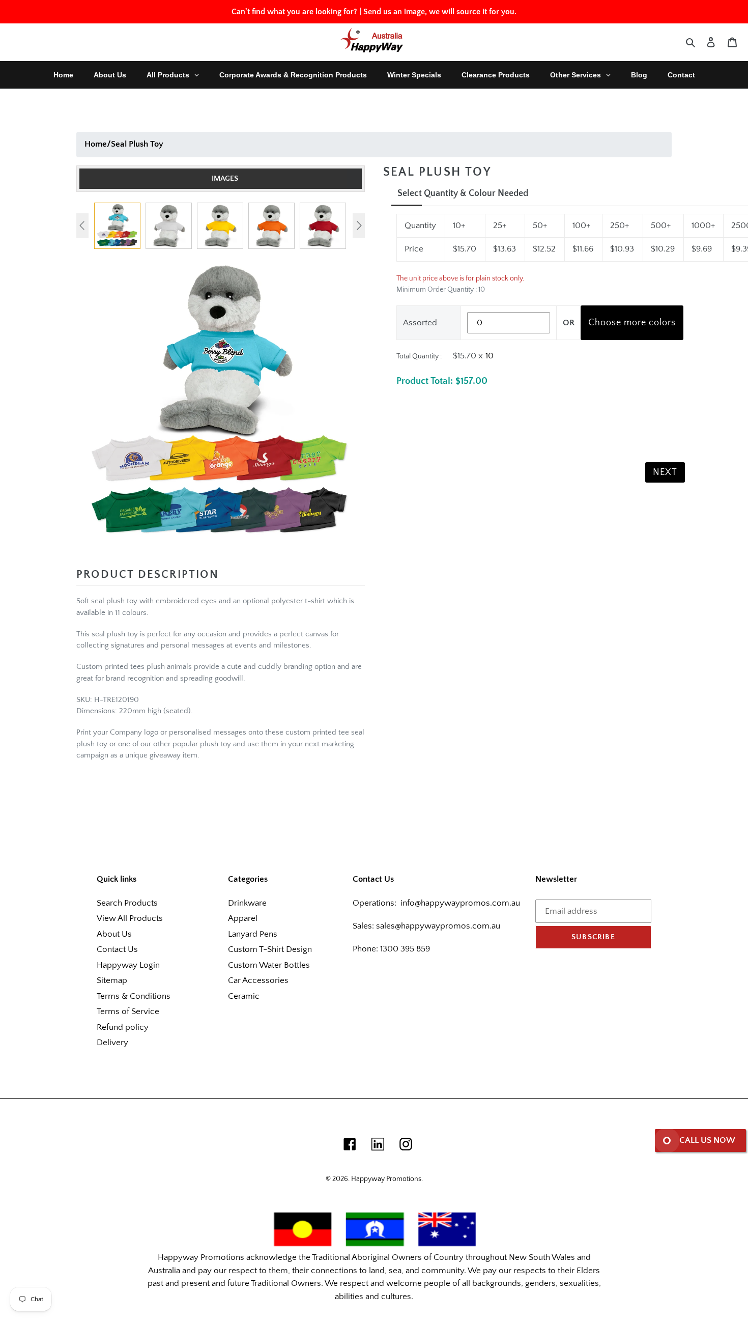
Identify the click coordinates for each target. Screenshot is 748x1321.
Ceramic (244, 996)
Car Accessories (258, 980)
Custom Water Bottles (269, 965)
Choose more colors (632, 323)
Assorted (420, 322)
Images (225, 178)
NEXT (665, 472)
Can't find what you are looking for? (294, 11)
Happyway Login (128, 965)
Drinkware (247, 903)
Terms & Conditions (133, 996)
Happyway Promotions (386, 1179)
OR (568, 322)
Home (95, 144)
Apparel (242, 918)
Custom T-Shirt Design (270, 949)
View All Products (130, 918)
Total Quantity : (419, 356)
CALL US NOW (707, 1140)
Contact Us (117, 949)
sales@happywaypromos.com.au (438, 926)
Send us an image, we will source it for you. (439, 11)
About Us (114, 934)
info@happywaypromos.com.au (460, 903)
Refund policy (123, 1027)
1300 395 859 (404, 948)
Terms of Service (128, 1011)
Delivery (112, 1042)
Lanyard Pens (252, 934)
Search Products (127, 903)
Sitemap (112, 980)
